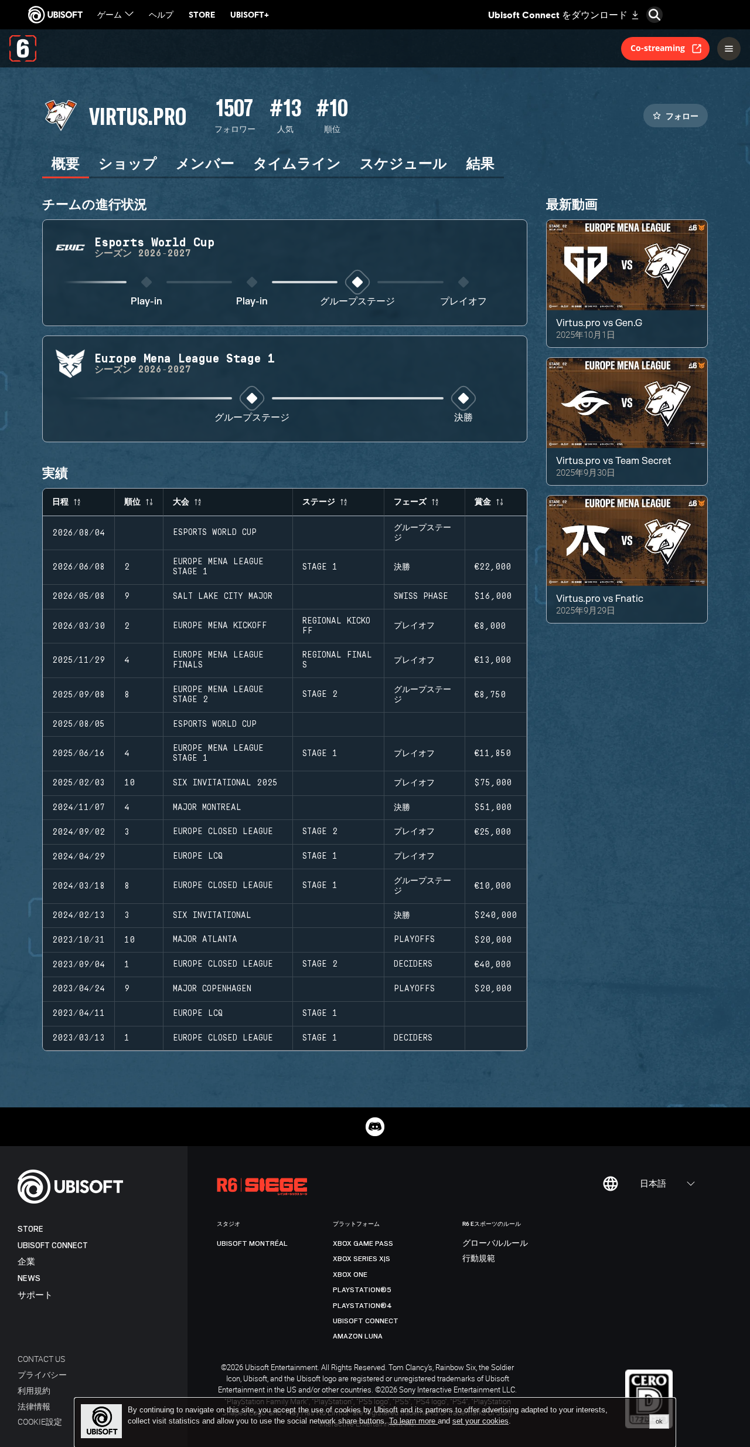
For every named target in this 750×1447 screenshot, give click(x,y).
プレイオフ (463, 301)
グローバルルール (495, 1243)
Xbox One (350, 1274)
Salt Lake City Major (222, 596)
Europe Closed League (223, 831)
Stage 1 (320, 567)
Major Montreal (207, 807)
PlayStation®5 (362, 1290)
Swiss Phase (421, 596)
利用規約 (34, 1390)
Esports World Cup (215, 532)
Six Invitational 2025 (225, 783)
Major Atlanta (205, 939)
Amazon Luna (358, 1336)
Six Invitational (212, 915)
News (29, 1278)
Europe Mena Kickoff (220, 626)
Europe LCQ (198, 856)
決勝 (463, 417)
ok (659, 1421)
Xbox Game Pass (363, 1243)
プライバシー (42, 1374)
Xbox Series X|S (361, 1259)
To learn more (413, 1420)
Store (30, 1229)
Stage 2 (320, 694)
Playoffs (414, 939)
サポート (35, 1295)
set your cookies (480, 1421)
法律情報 (34, 1406)
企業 (26, 1262)
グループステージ (357, 301)
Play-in (146, 301)
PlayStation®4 (362, 1306)
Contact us (41, 1358)
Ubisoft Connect (53, 1245)
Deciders (413, 964)
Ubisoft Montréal (252, 1243)
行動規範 (478, 1259)
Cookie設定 (40, 1421)
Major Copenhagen (212, 989)
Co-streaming (657, 47)
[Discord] (375, 1126)
